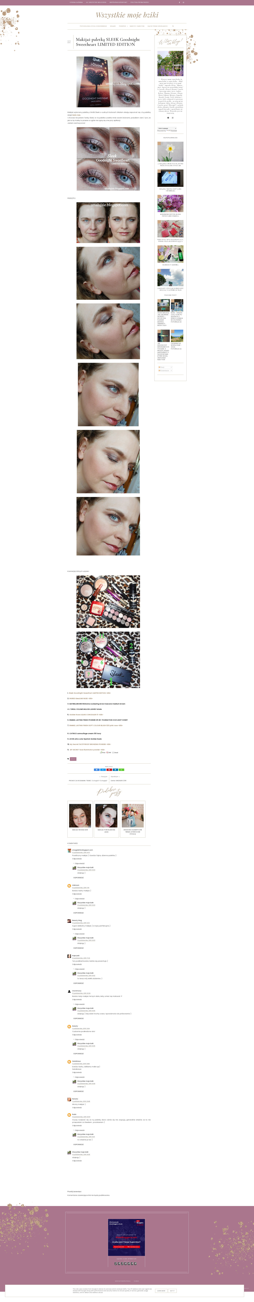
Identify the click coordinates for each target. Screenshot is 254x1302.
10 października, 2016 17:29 (81, 958)
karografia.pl (245, 1288)
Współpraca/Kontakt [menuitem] (118, 2)
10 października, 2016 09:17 (81, 852)
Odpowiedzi (80, 863)
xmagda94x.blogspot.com (82, 850)
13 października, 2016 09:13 (86, 870)
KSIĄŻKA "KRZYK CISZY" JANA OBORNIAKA (170, 190)
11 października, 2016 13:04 (81, 1028)
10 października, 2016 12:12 (81, 923)
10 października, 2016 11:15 (80, 888)
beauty (75, 1026)
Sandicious (76, 1061)
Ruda (74, 1114)
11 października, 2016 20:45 (81, 1101)
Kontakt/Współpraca (123, 1281)
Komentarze (164, 370)
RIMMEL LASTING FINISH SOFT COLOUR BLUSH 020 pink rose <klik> (96, 725)
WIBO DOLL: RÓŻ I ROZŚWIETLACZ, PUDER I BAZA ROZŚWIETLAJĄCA (170, 240)
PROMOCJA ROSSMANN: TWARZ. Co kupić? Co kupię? (88, 781)
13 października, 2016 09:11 (86, 1137)
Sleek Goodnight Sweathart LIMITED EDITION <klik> (90, 693)
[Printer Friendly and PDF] (109, 754)
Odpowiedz (77, 859)
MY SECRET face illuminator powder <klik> (87, 750)
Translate (173, 131)
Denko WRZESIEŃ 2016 (118, 781)
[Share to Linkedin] (116, 770)
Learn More (161, 1291)
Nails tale (76, 115)
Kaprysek (75, 956)
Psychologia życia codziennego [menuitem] (93, 26)
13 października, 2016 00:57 (81, 1117)
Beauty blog (77, 920)
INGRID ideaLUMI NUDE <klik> (81, 698)
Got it (172, 1291)
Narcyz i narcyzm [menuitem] (137, 26)
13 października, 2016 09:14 (86, 1083)
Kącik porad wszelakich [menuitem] (158, 26)
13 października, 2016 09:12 (86, 975)
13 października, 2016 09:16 (86, 1011)
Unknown (75, 885)
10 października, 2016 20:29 (81, 993)
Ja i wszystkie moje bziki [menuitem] (96, 2)
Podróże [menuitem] (122, 26)
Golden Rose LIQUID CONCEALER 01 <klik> (86, 715)
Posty (162, 367)
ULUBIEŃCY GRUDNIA (170, 265)
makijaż (73, 759)
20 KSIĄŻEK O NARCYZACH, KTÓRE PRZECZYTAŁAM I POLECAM (170, 164)
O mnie (136, 1281)
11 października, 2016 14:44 (81, 1064)
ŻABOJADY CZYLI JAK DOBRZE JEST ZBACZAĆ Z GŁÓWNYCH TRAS (170, 289)
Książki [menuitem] (113, 26)
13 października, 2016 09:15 (86, 1046)
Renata (75, 1099)
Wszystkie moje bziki (127, 14)
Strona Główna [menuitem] (76, 2)
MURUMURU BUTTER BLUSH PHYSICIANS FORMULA (170, 215)
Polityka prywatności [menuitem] (140, 2)
